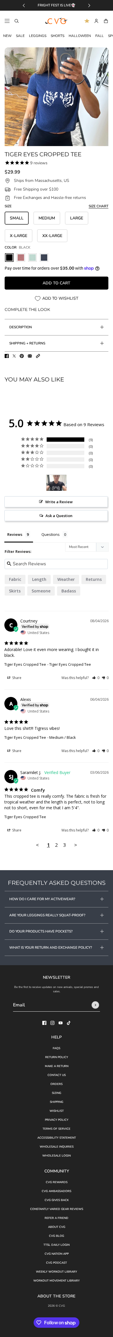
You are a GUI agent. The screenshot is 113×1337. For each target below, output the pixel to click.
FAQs (56, 1048)
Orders (56, 1084)
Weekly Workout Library (56, 1272)
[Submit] (95, 1005)
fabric (15, 579)
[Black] (9, 257)
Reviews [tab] (14, 534)
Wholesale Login (56, 1156)
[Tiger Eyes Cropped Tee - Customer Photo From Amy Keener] (56, 483)
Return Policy (56, 1057)
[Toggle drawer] (7, 21)
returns (94, 579)
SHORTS (57, 35)
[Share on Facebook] (6, 356)
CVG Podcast (56, 1263)
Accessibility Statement (56, 1138)
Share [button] (16, 677)
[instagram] (52, 1023)
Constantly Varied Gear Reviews (56, 1209)
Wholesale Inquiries (57, 1147)
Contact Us (57, 1075)
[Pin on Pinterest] (22, 356)
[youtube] (60, 1023)
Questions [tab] (50, 534)
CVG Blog (56, 1236)
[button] (38, 356)
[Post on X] (14, 356)
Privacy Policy (56, 1120)
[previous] (24, 5)
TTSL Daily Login (56, 1245)
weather (66, 579)
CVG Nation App (57, 1254)
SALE (20, 35)
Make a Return (56, 1066)
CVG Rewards (57, 1182)
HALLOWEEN (80, 35)
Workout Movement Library (56, 1281)
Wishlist (57, 1111)
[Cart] (105, 20)
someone (41, 591)
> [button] (75, 845)
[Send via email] (30, 356)
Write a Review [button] (59, 501)
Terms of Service (56, 1129)
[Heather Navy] (44, 257)
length (39, 579)
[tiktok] (68, 1023)
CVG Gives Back (57, 1200)
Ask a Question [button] (58, 515)
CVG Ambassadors (56, 1191)
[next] (89, 5)
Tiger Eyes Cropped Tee (25, 664)
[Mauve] (20, 257)
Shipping (56, 1102)
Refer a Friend (56, 1218)
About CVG (56, 1227)
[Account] (96, 20)
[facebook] (44, 1023)
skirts (15, 591)
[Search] (16, 20)
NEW (7, 35)
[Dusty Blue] (32, 257)
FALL (99, 35)
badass (68, 591)
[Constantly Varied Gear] (56, 21)
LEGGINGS (37, 35)
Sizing (56, 1093)
